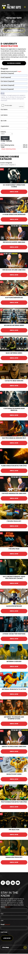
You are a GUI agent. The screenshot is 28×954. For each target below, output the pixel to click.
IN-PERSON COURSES (14, 30)
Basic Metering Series (9, 149)
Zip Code (3, 121)
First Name (7, 81)
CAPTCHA (4, 932)
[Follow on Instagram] (8, 883)
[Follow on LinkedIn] (13, 883)
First (2, 914)
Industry (3, 132)
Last (2, 920)
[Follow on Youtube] (18, 883)
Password (7, 89)
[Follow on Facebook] (3, 883)
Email (6, 77)
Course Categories (6, 163)
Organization (5, 126)
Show (2, 93)
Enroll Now (14, 192)
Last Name (7, 85)
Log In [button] (19, 71)
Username (7, 73)
